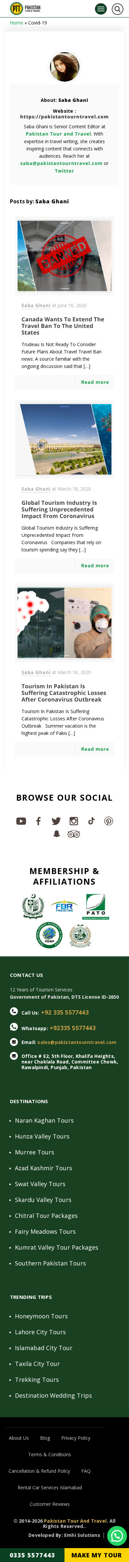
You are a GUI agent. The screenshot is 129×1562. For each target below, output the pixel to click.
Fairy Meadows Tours (45, 1231)
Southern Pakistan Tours (50, 1263)
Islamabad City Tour (43, 1348)
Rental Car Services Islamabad (50, 1487)
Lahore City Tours (40, 1332)
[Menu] (101, 9)
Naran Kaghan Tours (44, 1120)
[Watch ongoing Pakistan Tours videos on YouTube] (20, 821)
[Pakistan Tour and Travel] (25, 7)
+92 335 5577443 (65, 1012)
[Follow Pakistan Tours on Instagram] (73, 821)
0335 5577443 (32, 1555)
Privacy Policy (75, 1438)
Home (16, 23)
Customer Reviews (50, 1504)
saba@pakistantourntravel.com (62, 163)
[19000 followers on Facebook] (38, 821)
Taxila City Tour (37, 1364)
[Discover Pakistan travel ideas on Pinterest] (108, 821)
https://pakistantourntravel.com (64, 117)
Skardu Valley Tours (43, 1200)
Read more (95, 382)
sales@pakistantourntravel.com (76, 1042)
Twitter (64, 171)
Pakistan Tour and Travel (58, 134)
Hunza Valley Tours (42, 1136)
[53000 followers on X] (56, 821)
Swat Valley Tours (40, 1184)
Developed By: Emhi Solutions (64, 1535)
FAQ (86, 1471)
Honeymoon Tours (41, 1316)
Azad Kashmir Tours (43, 1168)
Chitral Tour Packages (46, 1216)
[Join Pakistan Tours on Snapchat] (56, 833)
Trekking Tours (37, 1379)
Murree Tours (34, 1152)
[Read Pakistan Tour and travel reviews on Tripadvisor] (73, 833)
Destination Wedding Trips (53, 1395)
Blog (45, 1438)
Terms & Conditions (49, 1454)
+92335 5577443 (73, 1028)
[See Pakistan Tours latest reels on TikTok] (91, 821)
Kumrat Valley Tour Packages (56, 1247)
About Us (19, 1438)
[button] (117, 1536)
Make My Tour (96, 1555)
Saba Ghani (73, 100)
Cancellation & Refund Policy (39, 1471)
